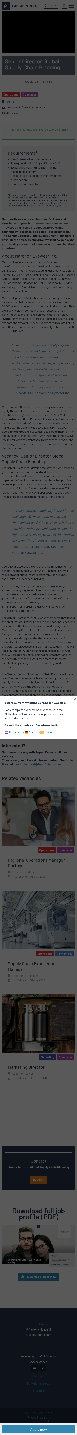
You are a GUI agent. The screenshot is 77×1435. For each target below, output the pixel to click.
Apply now (38, 1429)
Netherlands (16, 732)
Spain (48, 732)
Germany (34, 732)
